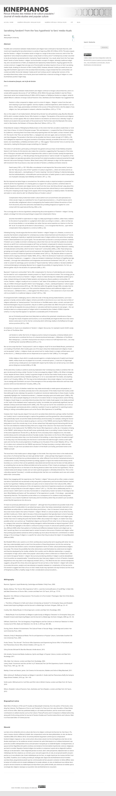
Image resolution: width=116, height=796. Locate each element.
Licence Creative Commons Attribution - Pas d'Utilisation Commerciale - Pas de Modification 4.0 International (98, 62)
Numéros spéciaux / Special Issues (55, 22)
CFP (72, 22)
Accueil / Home (8, 22)
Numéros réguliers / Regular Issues (29, 22)
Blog (78, 22)
